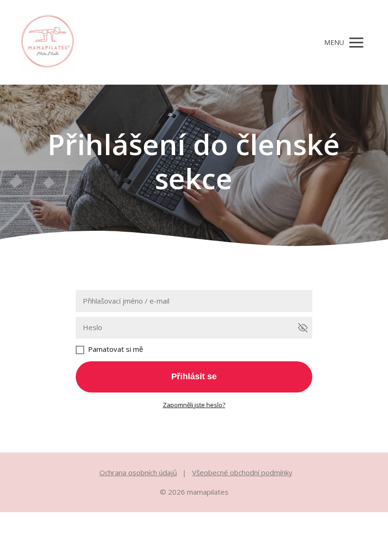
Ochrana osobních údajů (138, 472)
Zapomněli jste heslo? (194, 405)
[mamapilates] (47, 42)
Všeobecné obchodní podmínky (242, 472)
